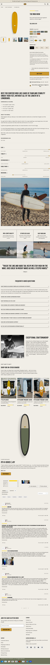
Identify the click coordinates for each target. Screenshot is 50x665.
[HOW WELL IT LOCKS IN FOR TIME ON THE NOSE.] (6, 172)
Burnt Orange (38, 34)
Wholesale (3, 646)
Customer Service (5, 640)
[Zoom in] (26, 11)
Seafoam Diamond (40, 40)
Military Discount (5, 648)
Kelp (31, 34)
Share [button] (4, 515)
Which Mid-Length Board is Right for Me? (40, 85)
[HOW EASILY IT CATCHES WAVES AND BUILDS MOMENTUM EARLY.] (8, 166)
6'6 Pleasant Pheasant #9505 (41, 400)
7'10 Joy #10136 (5, 400)
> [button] (28, 608)
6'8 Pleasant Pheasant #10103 (24, 400)
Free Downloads (29, 628)
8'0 (47, 47)
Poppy (44, 40)
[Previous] (10, 1)
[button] (45, 515)
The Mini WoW (4, 512)
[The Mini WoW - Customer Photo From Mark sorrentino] (23, 482)
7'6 (36, 47)
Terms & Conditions (5, 650)
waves (9, 497)
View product (6, 473)
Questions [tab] (12, 490)
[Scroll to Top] (47, 658)
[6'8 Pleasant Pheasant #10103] (25, 388)
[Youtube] (38, 647)
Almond (34, 34)
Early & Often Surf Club (31, 624)
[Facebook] (31, 647)
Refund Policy (4, 655)
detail (25, 497)
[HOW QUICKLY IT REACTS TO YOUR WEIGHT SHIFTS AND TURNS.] (9, 160)
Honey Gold (31, 32)
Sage (34, 32)
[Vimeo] (42, 647)
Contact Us (28, 620)
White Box (31, 40)
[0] (47, 4)
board (4, 497)
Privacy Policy (4, 653)
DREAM (20, 497)
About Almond (29, 622)
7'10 (42, 47)
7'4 (32, 47)
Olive (45, 32)
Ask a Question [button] (33, 486)
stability (14, 497)
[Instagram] (34, 647)
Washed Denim (42, 32)
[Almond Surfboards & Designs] (25, 4)
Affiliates (28, 634)
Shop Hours (28, 626)
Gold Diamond (36, 40)
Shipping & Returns (5, 644)
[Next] (39, 1)
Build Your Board (8, 7)
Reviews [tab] (4, 490)
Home (2, 7)
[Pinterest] (27, 647)
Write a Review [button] (44, 486)
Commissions (29, 632)
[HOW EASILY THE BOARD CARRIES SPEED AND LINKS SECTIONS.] (4, 147)
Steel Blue (38, 32)
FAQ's (2, 642)
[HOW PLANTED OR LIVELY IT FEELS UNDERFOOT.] (6, 153)
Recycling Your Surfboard (31, 630)
